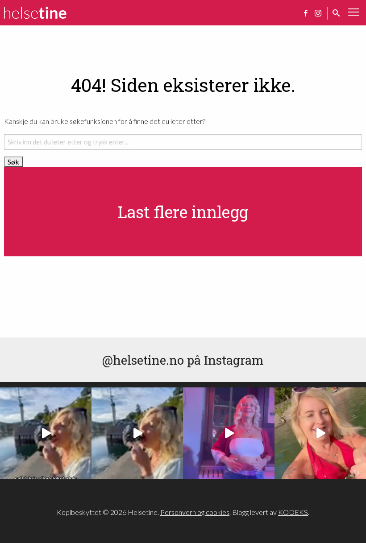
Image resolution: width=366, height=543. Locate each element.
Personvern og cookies (194, 512)
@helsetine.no (143, 360)
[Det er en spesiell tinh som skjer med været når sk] (320, 433)
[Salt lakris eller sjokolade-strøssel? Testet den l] (46, 433)
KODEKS (293, 512)
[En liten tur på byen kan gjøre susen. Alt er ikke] (228, 433)
